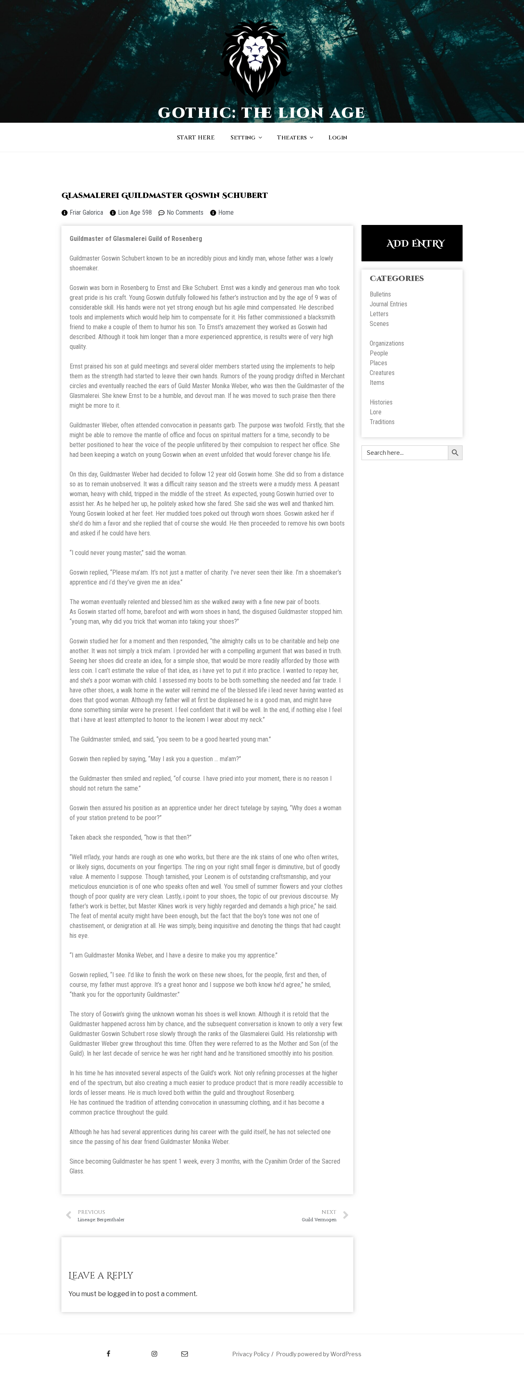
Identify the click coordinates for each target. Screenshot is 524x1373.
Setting (242, 138)
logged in (121, 1294)
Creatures (382, 373)
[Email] (176, 1351)
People (379, 353)
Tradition (381, 422)
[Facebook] (93, 1351)
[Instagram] (139, 1351)
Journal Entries (388, 304)
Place (377, 363)
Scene (378, 324)
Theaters (292, 138)
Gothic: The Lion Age (262, 113)
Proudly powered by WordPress (318, 1354)
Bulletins (380, 294)
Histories (381, 402)
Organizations (387, 343)
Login (337, 138)
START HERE (196, 138)
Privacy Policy (250, 1354)
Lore (376, 412)
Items (377, 383)
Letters (379, 314)
